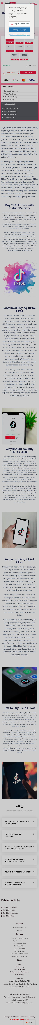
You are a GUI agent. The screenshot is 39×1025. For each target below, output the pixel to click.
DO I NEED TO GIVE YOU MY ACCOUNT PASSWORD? (15, 883)
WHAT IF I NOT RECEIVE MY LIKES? (18, 872)
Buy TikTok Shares (19, 949)
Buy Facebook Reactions (19, 956)
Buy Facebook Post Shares (19, 954)
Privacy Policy (19, 967)
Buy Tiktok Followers (19, 941)
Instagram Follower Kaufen (19, 938)
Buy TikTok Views (19, 946)
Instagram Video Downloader (19, 972)
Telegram (19, 930)
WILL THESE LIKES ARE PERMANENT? (13, 835)
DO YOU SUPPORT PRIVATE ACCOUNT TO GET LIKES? (15, 860)
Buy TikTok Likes (19, 951)
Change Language (19, 30)
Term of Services (19, 969)
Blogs (19, 964)
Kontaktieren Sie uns (19, 928)
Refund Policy (19, 974)
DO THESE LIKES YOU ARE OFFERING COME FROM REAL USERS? (18, 848)
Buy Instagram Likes (19, 943)
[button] (32, 3)
